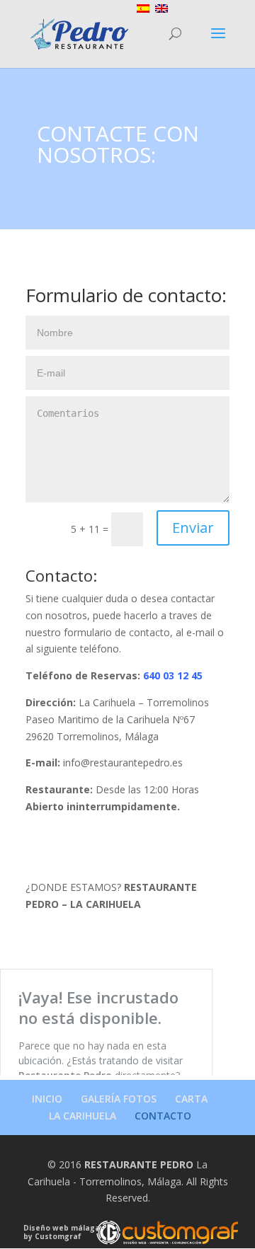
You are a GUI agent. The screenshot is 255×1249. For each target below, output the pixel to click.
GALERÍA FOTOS (119, 1098)
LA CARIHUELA (82, 1115)
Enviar (193, 527)
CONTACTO (163, 1115)
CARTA (191, 1098)
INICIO (47, 1098)
